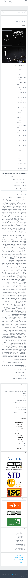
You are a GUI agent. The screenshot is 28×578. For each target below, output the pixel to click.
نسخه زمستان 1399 (21, 112)
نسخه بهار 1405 (22, 166)
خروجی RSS (20, 562)
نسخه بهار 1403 (22, 145)
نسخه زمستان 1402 (21, 143)
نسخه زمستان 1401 (21, 133)
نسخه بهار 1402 (22, 135)
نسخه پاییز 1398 (22, 100)
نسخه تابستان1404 (21, 158)
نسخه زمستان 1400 (21, 123)
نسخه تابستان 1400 (21, 118)
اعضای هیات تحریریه (19, 557)
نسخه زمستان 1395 (21, 72)
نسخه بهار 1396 (22, 74)
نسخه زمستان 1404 (21, 163)
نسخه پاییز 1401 (22, 130)
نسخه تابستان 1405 (21, 168)
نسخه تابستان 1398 (21, 97)
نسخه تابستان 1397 (21, 85)
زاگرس (12, 574)
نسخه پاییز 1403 (22, 150)
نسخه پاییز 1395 (22, 69)
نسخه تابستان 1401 (21, 128)
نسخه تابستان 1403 (21, 148)
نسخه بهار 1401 (22, 125)
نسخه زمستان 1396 (21, 82)
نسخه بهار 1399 (22, 105)
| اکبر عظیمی (16, 188)
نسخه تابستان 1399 (21, 107)
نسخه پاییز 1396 (22, 80)
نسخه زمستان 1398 (21, 102)
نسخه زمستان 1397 (21, 92)
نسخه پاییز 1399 (22, 110)
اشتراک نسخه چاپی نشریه (18, 560)
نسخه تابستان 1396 (21, 77)
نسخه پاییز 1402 (22, 140)
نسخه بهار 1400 (22, 115)
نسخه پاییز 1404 (22, 160)
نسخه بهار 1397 (22, 87)
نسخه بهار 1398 (22, 95)
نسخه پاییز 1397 (22, 90)
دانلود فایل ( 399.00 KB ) (18, 379)
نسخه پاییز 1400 (22, 120)
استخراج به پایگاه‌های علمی (18, 555)
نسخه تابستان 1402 (21, 138)
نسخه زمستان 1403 (21, 153)
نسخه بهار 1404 (22, 155)
